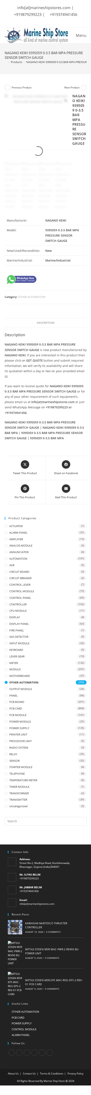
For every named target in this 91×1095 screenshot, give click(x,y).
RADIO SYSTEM (18, 747)
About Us (13, 1073)
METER (13, 663)
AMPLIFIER (16, 539)
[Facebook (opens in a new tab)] (36, 20)
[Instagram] (27, 1053)
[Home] (6, 62)
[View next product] (84, 88)
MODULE (15, 669)
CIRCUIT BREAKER (20, 578)
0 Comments (53, 931)
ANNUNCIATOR (19, 552)
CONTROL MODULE (21, 591)
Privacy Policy (75, 1073)
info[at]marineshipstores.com (36, 904)
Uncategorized (18, 806)
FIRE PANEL (16, 630)
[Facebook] (19, 1053)
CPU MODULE (18, 611)
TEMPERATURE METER (23, 780)
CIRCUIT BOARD (19, 572)
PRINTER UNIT (18, 734)
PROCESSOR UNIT (20, 741)
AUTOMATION (18, 559)
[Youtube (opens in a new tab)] (58, 20)
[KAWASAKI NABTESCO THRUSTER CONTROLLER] (15, 927)
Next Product (72, 87)
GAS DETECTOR (18, 637)
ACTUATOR (16, 526)
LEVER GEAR (17, 656)
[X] (11, 1053)
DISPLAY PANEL (19, 624)
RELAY (13, 754)
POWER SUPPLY (19, 728)
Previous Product (22, 87)
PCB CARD (15, 708)
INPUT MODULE (19, 643)
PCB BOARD (16, 702)
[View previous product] (8, 88)
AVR (11, 565)
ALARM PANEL (18, 532)
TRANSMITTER (18, 800)
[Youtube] (50, 1053)
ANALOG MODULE (20, 545)
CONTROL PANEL (20, 598)
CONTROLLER (18, 604)
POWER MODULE (20, 721)
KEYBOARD (16, 650)
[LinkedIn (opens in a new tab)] (53, 20)
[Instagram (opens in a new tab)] (47, 20)
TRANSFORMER (19, 793)
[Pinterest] (42, 1053)
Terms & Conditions (51, 1073)
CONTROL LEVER (19, 585)
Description (45, 323)
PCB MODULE (17, 715)
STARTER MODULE (20, 767)
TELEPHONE (17, 773)
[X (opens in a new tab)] (32, 20)
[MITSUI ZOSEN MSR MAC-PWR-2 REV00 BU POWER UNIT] (15, 953)
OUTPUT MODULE (20, 689)
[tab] (46, 323)
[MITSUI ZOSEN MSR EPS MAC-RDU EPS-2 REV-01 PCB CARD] (15, 984)
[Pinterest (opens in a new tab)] (42, 20)
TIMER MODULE (19, 787)
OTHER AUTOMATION (32, 297)
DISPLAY (14, 617)
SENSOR (14, 761)
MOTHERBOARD (19, 676)
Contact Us (29, 1073)
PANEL (13, 695)
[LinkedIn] (34, 1053)
